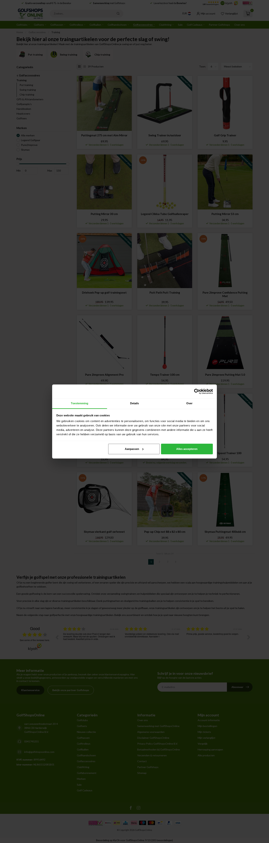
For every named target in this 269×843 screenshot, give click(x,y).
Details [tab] (134, 403)
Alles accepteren (186, 448)
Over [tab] (189, 403)
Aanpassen (132, 448)
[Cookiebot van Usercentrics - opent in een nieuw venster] (197, 391)
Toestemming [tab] (79, 403)
